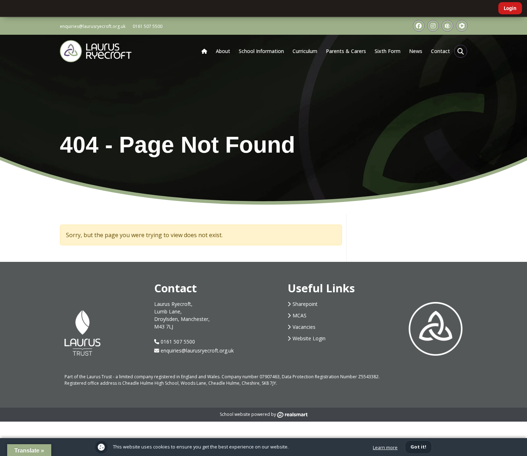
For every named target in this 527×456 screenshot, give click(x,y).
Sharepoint (305, 304)
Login (510, 8)
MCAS (300, 315)
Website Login (309, 338)
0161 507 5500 (147, 26)
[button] (460, 51)
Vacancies (304, 326)
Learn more (385, 447)
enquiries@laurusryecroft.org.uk (92, 26)
